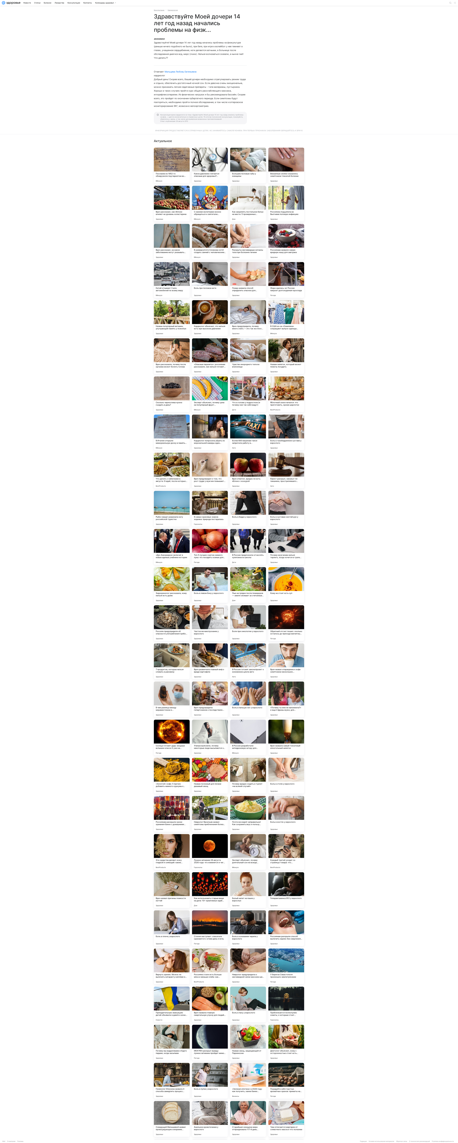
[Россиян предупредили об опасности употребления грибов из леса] (172, 623)
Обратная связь (401, 1141)
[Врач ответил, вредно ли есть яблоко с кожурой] (248, 470)
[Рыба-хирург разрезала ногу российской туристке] (172, 509)
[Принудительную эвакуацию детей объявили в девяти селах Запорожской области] (172, 1004)
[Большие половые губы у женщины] (248, 165)
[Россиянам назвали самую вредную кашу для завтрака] (286, 242)
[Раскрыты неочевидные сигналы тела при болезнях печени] (248, 242)
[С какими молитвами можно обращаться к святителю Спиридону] (210, 204)
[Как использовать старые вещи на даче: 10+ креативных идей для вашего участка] (210, 890)
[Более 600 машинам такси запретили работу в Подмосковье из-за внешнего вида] (248, 432)
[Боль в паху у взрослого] (248, 1004)
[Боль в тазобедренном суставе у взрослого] (286, 432)
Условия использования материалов (381, 1141)
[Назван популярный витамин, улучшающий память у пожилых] (172, 318)
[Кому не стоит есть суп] (286, 585)
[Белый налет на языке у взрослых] (248, 890)
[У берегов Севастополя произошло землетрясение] (286, 966)
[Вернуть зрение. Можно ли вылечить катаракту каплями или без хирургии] (172, 966)
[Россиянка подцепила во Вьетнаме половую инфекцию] (286, 204)
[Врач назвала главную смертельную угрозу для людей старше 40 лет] (210, 1004)
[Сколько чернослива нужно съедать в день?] (172, 394)
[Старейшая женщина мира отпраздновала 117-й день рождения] (248, 1119)
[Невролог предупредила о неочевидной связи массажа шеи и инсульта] (248, 966)
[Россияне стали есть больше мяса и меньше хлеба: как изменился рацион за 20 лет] (210, 966)
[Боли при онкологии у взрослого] (248, 623)
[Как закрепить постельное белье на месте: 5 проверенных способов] (248, 204)
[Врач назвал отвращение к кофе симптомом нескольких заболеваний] (286, 661)
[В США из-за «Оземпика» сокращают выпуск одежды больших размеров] (286, 318)
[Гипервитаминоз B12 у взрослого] (286, 890)
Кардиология (173, 10)
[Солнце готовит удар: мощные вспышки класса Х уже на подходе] (172, 737)
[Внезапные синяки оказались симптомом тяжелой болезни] (286, 165)
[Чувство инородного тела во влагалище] (248, 356)
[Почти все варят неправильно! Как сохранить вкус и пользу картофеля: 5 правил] (248, 814)
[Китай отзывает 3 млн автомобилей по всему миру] (172, 280)
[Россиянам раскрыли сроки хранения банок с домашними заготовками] (172, 814)
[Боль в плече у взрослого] (172, 928)
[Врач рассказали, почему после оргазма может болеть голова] (172, 356)
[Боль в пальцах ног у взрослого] (248, 699)
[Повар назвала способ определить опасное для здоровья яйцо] (248, 280)
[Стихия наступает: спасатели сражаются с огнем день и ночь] (210, 928)
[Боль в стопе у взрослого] (286, 776)
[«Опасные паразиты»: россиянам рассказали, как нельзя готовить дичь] (210, 356)
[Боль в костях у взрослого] (286, 814)
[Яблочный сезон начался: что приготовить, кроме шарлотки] (286, 394)
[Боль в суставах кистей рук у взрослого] (286, 509)
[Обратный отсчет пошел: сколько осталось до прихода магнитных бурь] (286, 623)
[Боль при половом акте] (210, 280)
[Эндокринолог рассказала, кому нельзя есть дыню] (172, 585)
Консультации (159, 10)
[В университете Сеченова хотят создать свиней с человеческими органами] (210, 242)
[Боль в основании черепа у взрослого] (248, 928)
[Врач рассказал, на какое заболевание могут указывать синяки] (172, 242)
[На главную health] (13, 3)
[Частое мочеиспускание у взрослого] (210, 623)
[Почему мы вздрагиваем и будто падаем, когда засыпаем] (172, 1043)
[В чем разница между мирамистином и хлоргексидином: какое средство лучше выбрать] (172, 699)
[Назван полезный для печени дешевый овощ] (210, 776)
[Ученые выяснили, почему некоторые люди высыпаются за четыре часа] (210, 737)
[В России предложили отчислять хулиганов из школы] (248, 547)
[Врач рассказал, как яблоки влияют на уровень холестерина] (172, 204)
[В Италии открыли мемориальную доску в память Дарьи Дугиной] (172, 432)
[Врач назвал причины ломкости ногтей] (172, 890)
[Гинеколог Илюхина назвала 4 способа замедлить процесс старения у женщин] (172, 1081)
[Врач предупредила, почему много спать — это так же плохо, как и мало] (248, 318)
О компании (11, 1141)
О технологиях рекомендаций (419, 1141)
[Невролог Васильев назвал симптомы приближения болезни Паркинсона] (210, 814)
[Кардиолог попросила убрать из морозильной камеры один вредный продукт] (210, 432)
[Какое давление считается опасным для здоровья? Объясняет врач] (210, 165)
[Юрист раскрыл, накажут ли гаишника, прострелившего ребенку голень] (286, 470)
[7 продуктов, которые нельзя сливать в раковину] (172, 661)
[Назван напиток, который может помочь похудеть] (286, 356)
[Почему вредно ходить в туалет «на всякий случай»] (248, 776)
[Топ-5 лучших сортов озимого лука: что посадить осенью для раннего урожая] (210, 547)
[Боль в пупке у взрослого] (210, 1081)
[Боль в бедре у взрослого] (248, 509)
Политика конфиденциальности (443, 1141)
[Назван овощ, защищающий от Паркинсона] (248, 1043)
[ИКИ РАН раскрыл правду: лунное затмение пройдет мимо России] (210, 1043)
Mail (3, 1141)
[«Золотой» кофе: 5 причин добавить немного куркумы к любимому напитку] (172, 776)
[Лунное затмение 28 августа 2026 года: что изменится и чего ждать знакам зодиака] (210, 852)
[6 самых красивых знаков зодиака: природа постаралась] (210, 509)
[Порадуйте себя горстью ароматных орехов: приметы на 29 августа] (286, 1081)
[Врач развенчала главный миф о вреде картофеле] (210, 661)
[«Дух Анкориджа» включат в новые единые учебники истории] (172, 547)
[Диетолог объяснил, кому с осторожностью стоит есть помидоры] (286, 1043)
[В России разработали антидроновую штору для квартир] (248, 737)
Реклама (20, 1141)
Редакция (363, 1141)
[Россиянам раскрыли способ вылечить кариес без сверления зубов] (286, 928)
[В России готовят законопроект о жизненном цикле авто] (248, 661)
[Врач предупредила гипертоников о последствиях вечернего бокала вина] (210, 699)
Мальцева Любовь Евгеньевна (180, 71)
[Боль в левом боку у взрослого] (210, 585)
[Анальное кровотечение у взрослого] (210, 1119)
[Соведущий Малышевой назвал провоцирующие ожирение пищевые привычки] (172, 1119)
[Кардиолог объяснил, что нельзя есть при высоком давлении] (210, 318)
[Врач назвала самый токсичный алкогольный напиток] (286, 737)
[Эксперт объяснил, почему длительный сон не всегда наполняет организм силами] (248, 852)
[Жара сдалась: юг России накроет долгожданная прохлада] (286, 280)
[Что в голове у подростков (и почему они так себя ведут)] (248, 394)
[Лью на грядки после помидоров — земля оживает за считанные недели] (248, 585)
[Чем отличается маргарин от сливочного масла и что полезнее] (286, 1119)
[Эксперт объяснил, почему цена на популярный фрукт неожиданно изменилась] (210, 394)
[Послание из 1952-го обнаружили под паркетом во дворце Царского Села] (172, 165)
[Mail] (3, 3)
